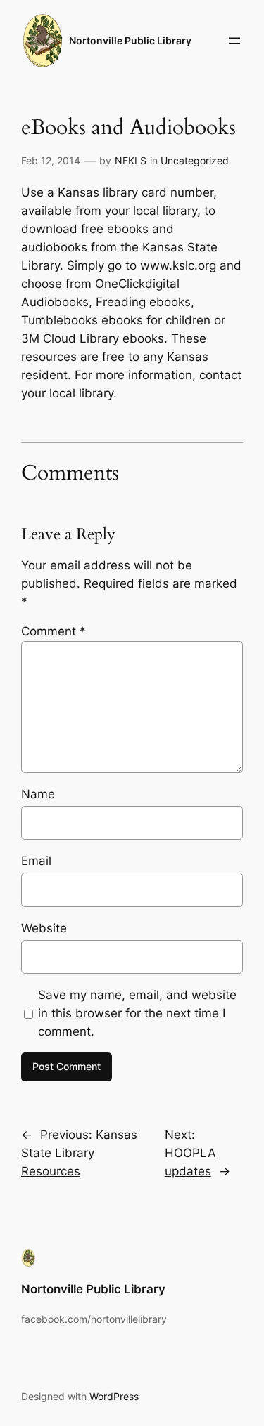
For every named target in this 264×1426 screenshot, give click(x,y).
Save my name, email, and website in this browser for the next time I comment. (137, 1013)
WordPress (114, 1396)
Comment (53, 631)
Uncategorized (195, 160)
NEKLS (130, 160)
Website (44, 928)
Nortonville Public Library (130, 40)
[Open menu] (234, 40)
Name (38, 794)
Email (36, 861)
